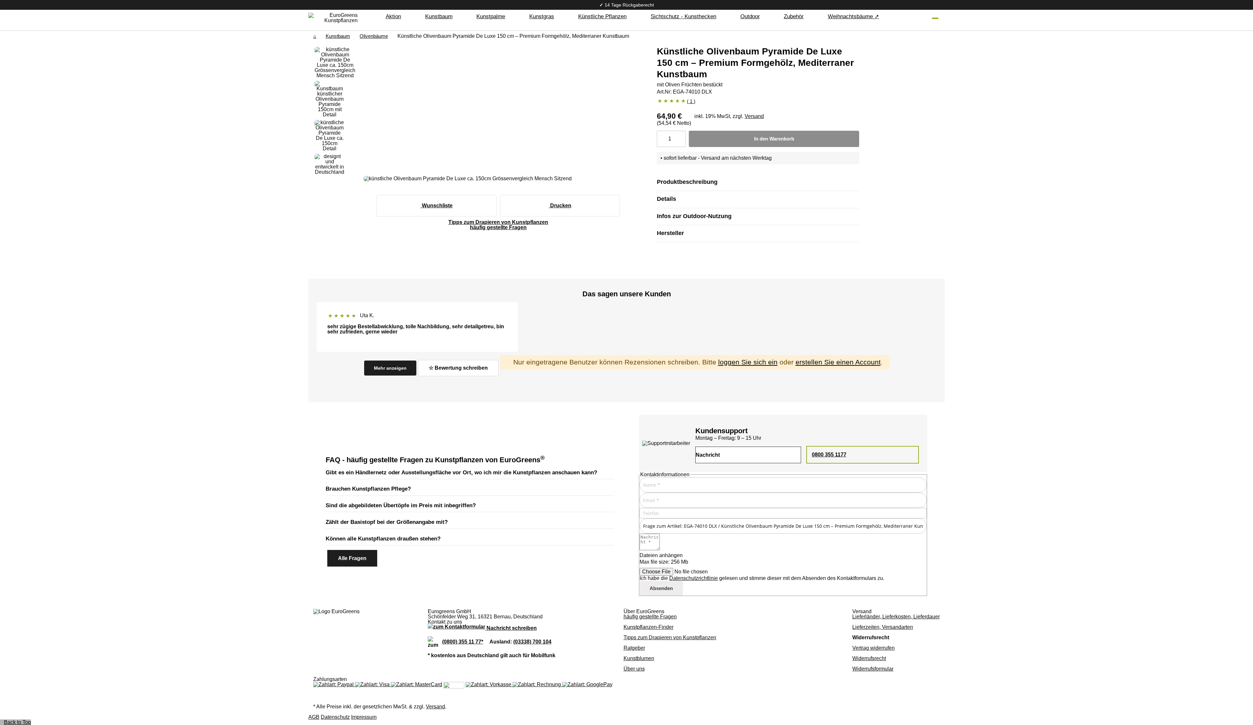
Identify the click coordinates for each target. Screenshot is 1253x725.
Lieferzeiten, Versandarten (882, 627)
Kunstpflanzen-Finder (648, 627)
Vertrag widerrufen (873, 648)
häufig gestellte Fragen (650, 616)
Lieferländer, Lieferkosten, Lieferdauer (896, 616)
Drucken (560, 205)
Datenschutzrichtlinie (693, 578)
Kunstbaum (338, 36)
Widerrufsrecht (869, 658)
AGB (313, 717)
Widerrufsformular (872, 669)
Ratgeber (634, 648)
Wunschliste (437, 205)
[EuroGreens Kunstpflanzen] (341, 18)
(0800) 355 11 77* (462, 641)
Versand (754, 116)
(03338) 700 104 (532, 641)
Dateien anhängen (661, 555)
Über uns (634, 669)
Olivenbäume (374, 36)
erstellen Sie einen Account (838, 362)
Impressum (364, 717)
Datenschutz (335, 717)
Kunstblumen (639, 658)
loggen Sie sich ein (748, 362)
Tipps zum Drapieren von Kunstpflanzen (670, 637)
